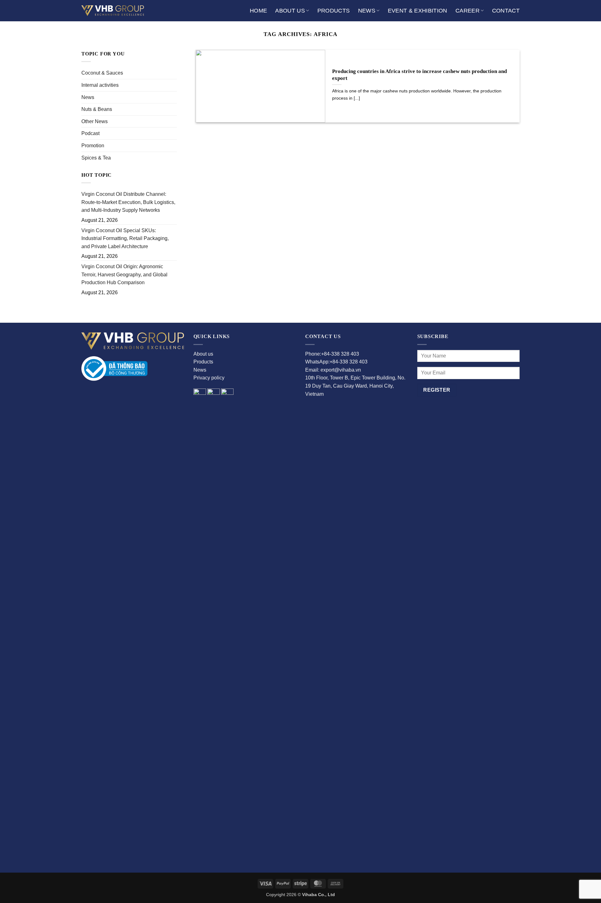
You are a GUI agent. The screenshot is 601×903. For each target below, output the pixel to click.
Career (467, 11)
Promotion (92, 145)
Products (333, 11)
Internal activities (100, 85)
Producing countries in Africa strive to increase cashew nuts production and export (419, 74)
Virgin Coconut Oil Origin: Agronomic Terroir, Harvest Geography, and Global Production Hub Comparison (124, 274)
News (366, 11)
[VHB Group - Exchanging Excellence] (112, 10)
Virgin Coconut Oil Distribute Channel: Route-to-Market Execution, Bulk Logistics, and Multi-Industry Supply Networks (128, 202)
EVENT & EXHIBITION (417, 11)
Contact (506, 11)
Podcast (90, 133)
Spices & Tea (96, 157)
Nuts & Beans (96, 109)
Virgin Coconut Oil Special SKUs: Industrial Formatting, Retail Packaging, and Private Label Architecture (125, 238)
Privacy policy (208, 377)
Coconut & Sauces (102, 73)
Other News (94, 121)
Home (258, 11)
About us (290, 11)
